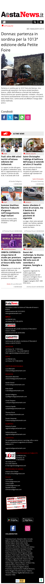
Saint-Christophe (38, 179)
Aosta (8, 284)
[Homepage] (4, 22)
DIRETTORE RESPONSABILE (14, 366)
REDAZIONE (9, 346)
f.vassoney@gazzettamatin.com (15, 420)
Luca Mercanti (17, 284)
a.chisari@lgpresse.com (17, 474)
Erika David (31, 287)
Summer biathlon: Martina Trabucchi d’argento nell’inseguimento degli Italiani (10, 210)
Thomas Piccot (8, 231)
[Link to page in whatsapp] (22, 117)
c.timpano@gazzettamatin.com (15, 402)
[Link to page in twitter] (10, 117)
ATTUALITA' (28, 249)
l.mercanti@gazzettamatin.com (15, 371)
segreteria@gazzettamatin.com (19, 353)
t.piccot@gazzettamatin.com (14, 414)
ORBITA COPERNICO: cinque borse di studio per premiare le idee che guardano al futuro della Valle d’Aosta (11, 258)
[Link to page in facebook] (4, 117)
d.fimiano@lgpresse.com (13, 489)
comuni (27, 154)
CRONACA (28, 202)
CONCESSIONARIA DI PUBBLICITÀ (27, 453)
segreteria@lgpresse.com (18, 466)
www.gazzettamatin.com (13, 313)
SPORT (5, 154)
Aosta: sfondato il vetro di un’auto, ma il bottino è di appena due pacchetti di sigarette (33, 211)
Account (8, 477)
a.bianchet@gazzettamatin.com (15, 379)
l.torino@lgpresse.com (12, 481)
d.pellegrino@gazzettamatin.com (16, 397)
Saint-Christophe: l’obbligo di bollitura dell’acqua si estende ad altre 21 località (33, 160)
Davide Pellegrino (16, 181)
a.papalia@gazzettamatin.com (15, 408)
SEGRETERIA (9, 424)
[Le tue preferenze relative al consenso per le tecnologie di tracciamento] (41, 580)
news (32, 28)
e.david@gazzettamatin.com (14, 391)
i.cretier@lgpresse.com (12, 485)
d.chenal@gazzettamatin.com (15, 385)
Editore (8, 317)
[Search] (34, 22)
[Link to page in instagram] (28, 117)
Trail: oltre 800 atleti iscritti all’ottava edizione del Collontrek (11, 160)
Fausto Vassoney (38, 181)
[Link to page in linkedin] (16, 117)
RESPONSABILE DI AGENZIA (14, 469)
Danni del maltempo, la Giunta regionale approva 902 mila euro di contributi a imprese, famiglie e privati (33, 260)
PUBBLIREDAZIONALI (9, 249)
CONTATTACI (9, 438)
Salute (33, 154)
